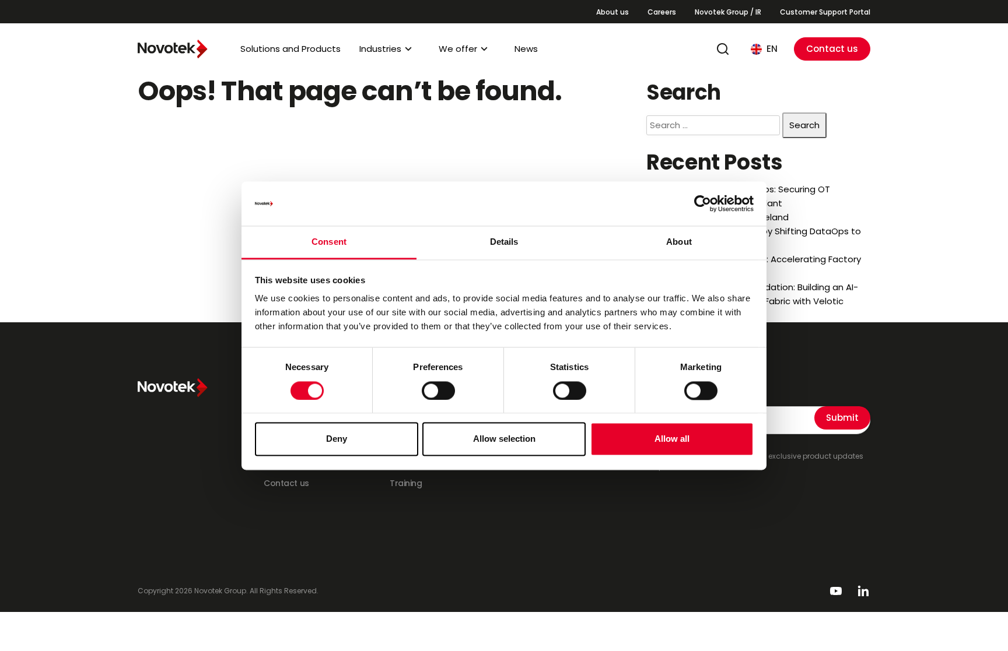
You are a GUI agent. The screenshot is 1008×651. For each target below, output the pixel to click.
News (526, 49)
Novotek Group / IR (728, 12)
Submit (842, 417)
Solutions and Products (290, 49)
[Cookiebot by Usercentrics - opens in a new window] (703, 203)
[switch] (438, 390)
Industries (380, 49)
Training (406, 483)
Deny (336, 439)
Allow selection (504, 439)
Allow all (672, 439)
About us (612, 12)
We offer (458, 49)
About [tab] (679, 242)
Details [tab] (504, 242)
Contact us (832, 49)
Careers (662, 12)
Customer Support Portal (825, 12)
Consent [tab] (329, 242)
